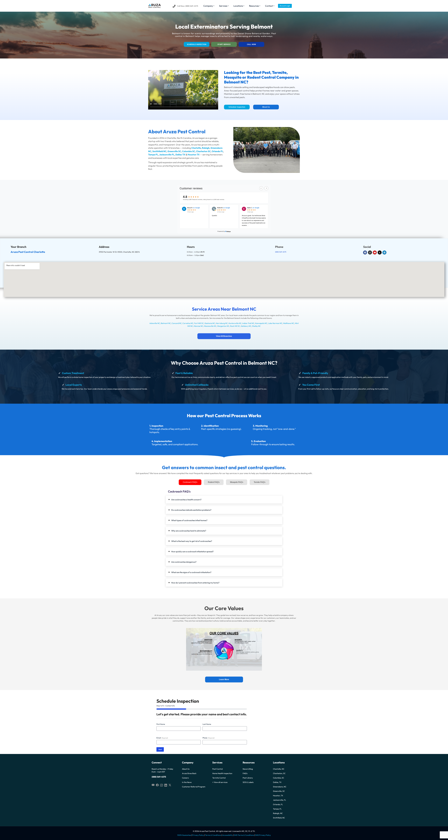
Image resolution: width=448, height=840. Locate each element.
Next (160, 749)
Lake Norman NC (275, 323)
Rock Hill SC (235, 326)
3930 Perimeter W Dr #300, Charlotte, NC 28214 (119, 252)
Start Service (223, 44)
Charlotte (196, 147)
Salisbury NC (246, 326)
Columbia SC (188, 151)
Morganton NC (223, 326)
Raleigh (206, 147)
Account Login (285, 6)
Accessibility (227, 835)
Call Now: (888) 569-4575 (187, 6)
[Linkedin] (384, 252)
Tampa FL (153, 154)
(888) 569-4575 (280, 252)
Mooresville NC (210, 326)
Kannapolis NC (261, 323)
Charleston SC (203, 151)
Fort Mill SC (199, 323)
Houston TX (194, 154)
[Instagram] (370, 252)
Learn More (224, 679)
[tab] (190, 482)
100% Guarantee (184, 835)
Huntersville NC (235, 323)
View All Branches (224, 336)
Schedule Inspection (196, 44)
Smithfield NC (159, 151)
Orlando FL (217, 151)
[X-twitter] (380, 252)
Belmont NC (166, 323)
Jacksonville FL (166, 154)
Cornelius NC (187, 323)
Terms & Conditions (213, 835)
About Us (266, 107)
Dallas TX (180, 154)
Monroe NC (198, 326)
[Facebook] (365, 252)
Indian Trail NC (248, 323)
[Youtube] (375, 252)
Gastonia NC (210, 323)
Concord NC (177, 323)
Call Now (251, 44)
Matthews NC (288, 323)
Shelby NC (256, 326)
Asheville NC (154, 323)
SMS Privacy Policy (263, 835)
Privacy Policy (198, 835)
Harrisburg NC (222, 323)
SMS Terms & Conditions (244, 835)
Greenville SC (174, 151)
